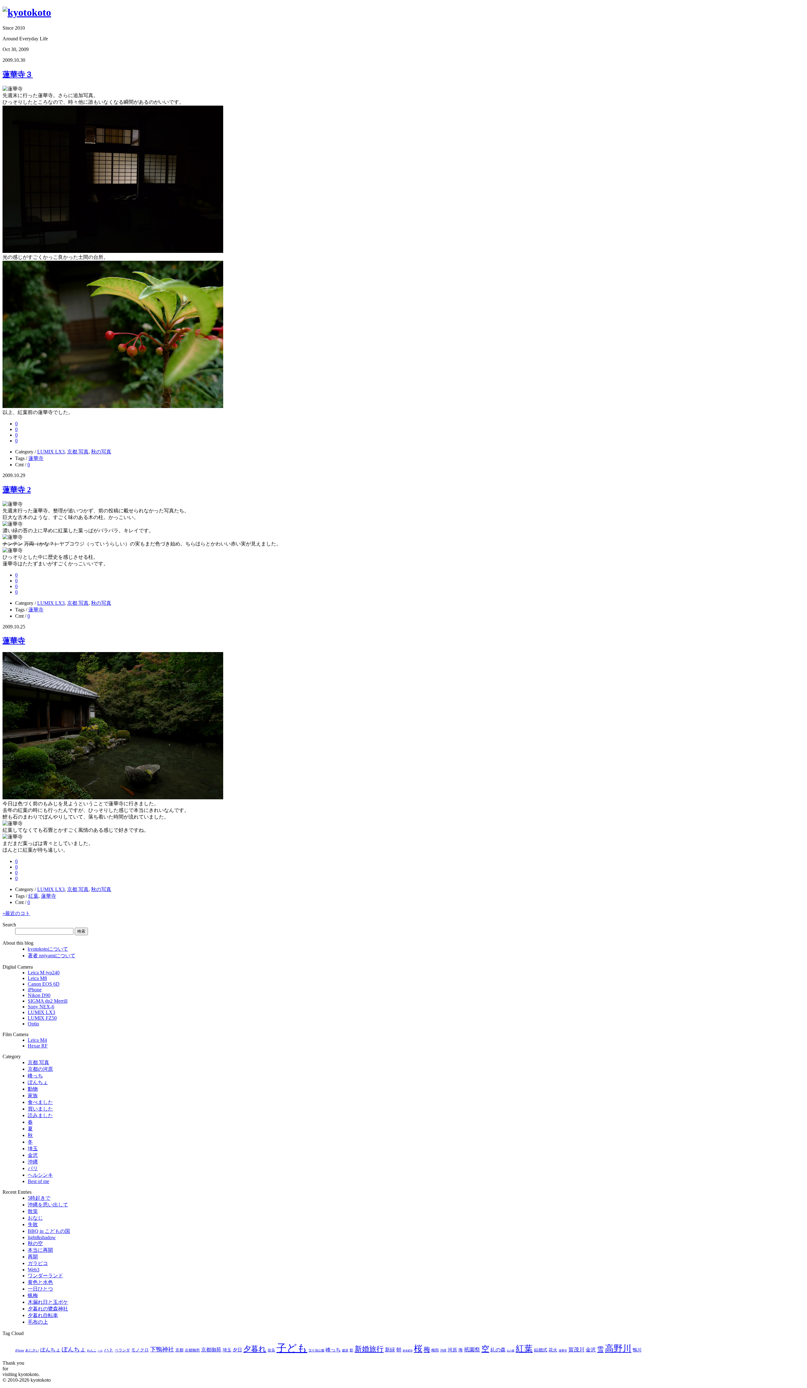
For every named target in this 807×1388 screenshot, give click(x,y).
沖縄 (33, 1161)
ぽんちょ (38, 1082)
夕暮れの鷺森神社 (48, 1308)
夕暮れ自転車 (43, 1315)
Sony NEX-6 (41, 1006)
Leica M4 (37, 1040)
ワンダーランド (45, 1275)
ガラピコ (38, 1263)
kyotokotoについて (48, 949)
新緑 (390, 1350)
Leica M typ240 (44, 972)
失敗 (33, 1224)
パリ (33, 1168)
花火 (553, 1350)
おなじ (35, 1218)
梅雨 (435, 1350)
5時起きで (39, 1198)
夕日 (237, 1349)
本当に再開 (40, 1250)
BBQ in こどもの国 (49, 1231)
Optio (33, 1023)
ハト (108, 1349)
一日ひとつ (40, 1289)
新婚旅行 (369, 1349)
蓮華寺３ (18, 74)
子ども (291, 1348)
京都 (179, 1350)
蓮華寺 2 (17, 490)
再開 (33, 1256)
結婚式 (540, 1349)
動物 (33, 1089)
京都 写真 (78, 451)
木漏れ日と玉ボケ (48, 1302)
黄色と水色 (40, 1282)
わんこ (91, 1350)
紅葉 (33, 896)
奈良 (271, 1350)
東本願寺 (408, 1350)
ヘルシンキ (40, 1175)
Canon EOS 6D (44, 984)
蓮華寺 (36, 458)
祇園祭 (472, 1350)
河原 (452, 1349)
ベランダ (122, 1350)
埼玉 (33, 1148)
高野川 (618, 1348)
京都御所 (192, 1350)
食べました (40, 1102)
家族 (33, 1095)
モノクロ (140, 1350)
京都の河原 (40, 1069)
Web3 (33, 1269)
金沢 (33, 1155)
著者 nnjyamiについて (51, 955)
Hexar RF (38, 1045)
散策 (33, 1211)
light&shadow (42, 1237)
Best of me (38, 1181)
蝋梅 (33, 1295)
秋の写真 (101, 451)
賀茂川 (576, 1350)
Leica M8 (37, 978)
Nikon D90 (39, 995)
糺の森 (498, 1350)
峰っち (35, 1075)
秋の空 (35, 1243)
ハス (100, 1350)
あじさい (32, 1350)
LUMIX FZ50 (42, 1018)
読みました (40, 1115)
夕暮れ (254, 1349)
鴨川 (637, 1350)
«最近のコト (16, 913)
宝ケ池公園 (316, 1350)
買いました (40, 1108)
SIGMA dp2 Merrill (47, 1001)
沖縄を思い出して (48, 1204)
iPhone (35, 989)
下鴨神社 (162, 1349)
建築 (345, 1350)
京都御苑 (211, 1350)
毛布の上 (38, 1322)
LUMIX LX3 (51, 451)
